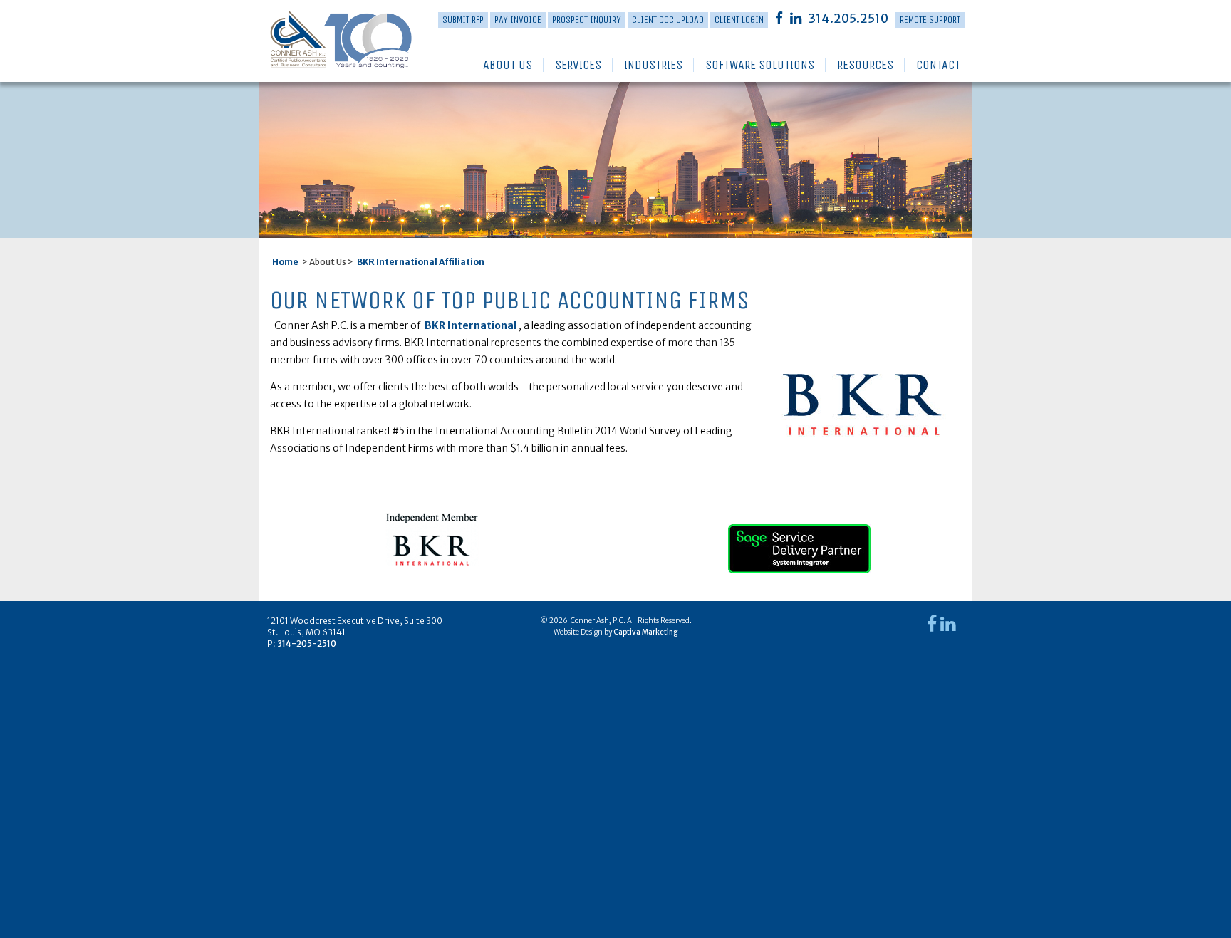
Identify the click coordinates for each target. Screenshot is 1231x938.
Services (578, 65)
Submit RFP (463, 20)
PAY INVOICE (517, 20)
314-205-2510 (306, 643)
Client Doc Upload (668, 20)
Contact (938, 65)
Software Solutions (759, 65)
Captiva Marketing (645, 632)
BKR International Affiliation (420, 261)
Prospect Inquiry (586, 20)
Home (285, 261)
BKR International (470, 325)
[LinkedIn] (795, 17)
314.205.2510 (848, 18)
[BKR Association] (432, 539)
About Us (507, 65)
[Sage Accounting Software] (799, 542)
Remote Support (930, 20)
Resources (865, 65)
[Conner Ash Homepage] (319, 40)
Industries (653, 65)
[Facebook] (779, 17)
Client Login (739, 20)
